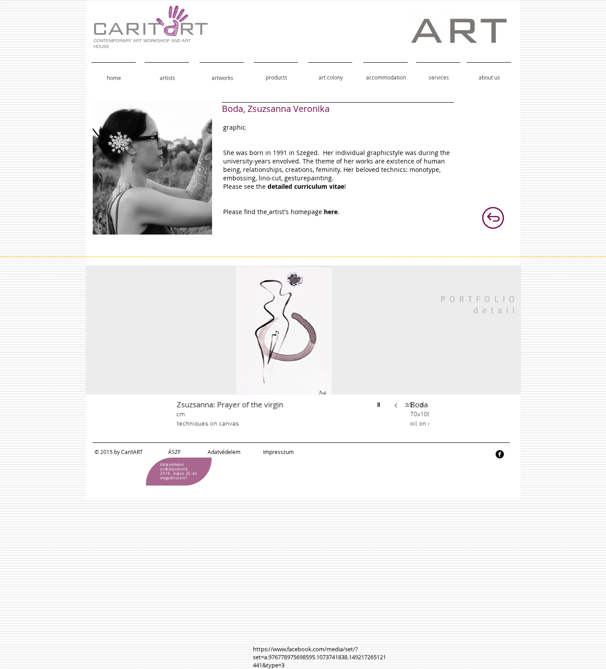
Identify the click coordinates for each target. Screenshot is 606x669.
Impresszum (278, 451)
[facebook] (500, 454)
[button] (321, 346)
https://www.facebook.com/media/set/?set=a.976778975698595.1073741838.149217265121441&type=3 (319, 657)
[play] (380, 402)
